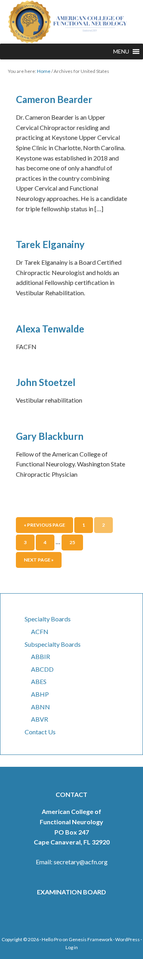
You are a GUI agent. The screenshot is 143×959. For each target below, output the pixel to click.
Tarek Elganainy (50, 244)
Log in (72, 947)
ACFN (39, 631)
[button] (121, 51)
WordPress (127, 939)
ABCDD (42, 669)
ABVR (39, 719)
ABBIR (40, 656)
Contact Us (40, 731)
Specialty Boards (48, 619)
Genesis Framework (90, 939)
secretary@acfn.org (81, 861)
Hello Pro (52, 939)
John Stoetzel (45, 382)
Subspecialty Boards (53, 644)
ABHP (40, 694)
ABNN (40, 707)
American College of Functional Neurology (71, 22)
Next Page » (39, 560)
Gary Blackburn (49, 436)
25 (72, 542)
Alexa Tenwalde (50, 328)
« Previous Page (44, 525)
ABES (38, 681)
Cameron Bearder (54, 99)
